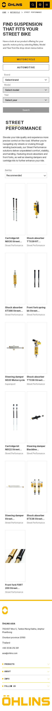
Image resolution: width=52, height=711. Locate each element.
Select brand (12, 79)
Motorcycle (15, 12)
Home (4, 12)
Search (26, 110)
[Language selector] (40, 5)
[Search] (33, 5)
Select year (11, 100)
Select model (12, 90)
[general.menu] (47, 5)
